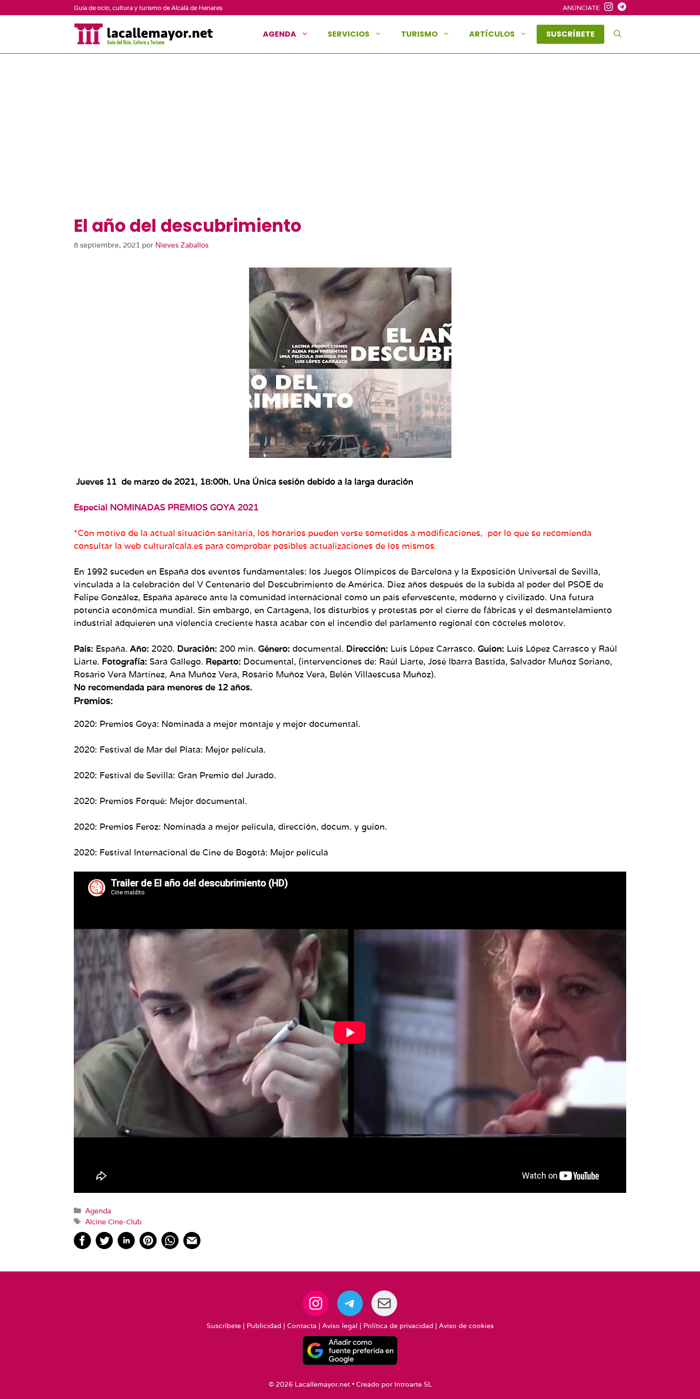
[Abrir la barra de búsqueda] (617, 34)
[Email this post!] (191, 1245)
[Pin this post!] (148, 1245)
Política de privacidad (398, 1325)
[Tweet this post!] (104, 1245)
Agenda (279, 34)
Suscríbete (224, 1325)
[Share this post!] (82, 1245)
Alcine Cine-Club (113, 1221)
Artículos (492, 34)
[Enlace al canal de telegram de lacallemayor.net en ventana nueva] (619, 8)
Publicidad (264, 1325)
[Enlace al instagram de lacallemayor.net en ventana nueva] (606, 8)
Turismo (419, 34)
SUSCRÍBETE (570, 34)
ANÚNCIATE (581, 8)
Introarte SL (413, 1384)
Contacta (302, 1325)
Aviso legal (340, 1325)
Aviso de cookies (466, 1325)
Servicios (349, 34)
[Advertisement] (350, 144)
